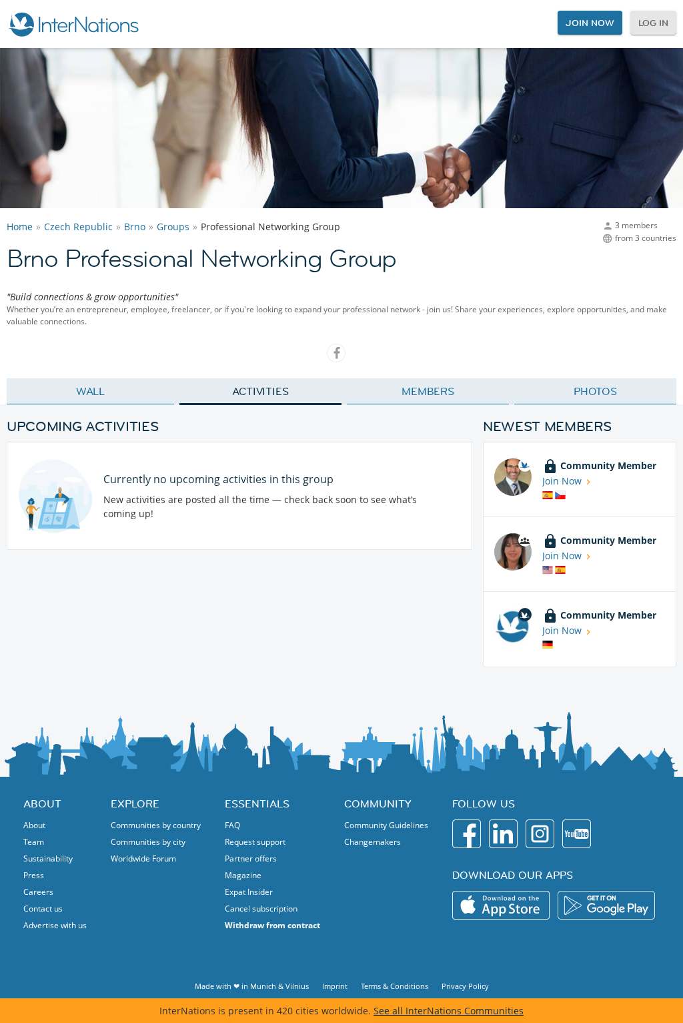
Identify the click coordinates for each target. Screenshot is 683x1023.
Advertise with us (55, 925)
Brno (134, 226)
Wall (90, 391)
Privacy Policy (465, 986)
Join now (590, 23)
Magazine (243, 875)
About (34, 825)
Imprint (335, 986)
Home (20, 226)
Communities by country (156, 825)
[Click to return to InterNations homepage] (73, 24)
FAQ (232, 825)
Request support (255, 841)
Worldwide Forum (143, 858)
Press (33, 875)
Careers (38, 892)
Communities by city (148, 841)
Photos (595, 391)
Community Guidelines (386, 825)
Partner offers (251, 858)
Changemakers (372, 841)
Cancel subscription (261, 908)
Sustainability (48, 858)
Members (428, 391)
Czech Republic (78, 226)
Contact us (43, 908)
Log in (653, 23)
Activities (260, 391)
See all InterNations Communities (449, 1010)
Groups (173, 226)
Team (33, 841)
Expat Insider (249, 892)
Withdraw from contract (272, 925)
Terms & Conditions (394, 986)
